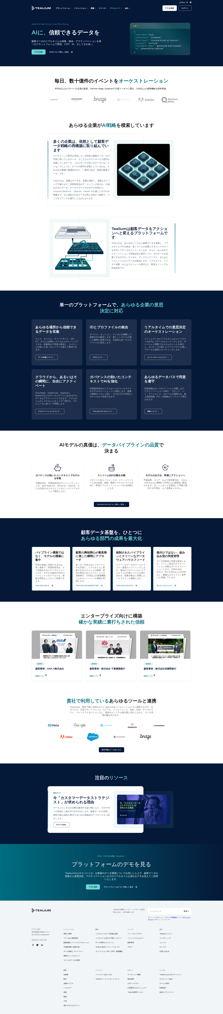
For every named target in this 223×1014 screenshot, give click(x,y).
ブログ (130, 947)
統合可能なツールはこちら (111, 750)
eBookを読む (61, 825)
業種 (92, 8)
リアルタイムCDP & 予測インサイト (108, 938)
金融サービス (68, 983)
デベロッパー (115, 8)
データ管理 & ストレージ (104, 942)
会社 (126, 8)
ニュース (162, 942)
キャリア (162, 947)
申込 (185, 911)
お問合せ (182, 2)
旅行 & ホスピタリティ (72, 1005)
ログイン (185, 8)
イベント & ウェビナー (136, 938)
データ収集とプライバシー (73, 951)
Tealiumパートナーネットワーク (107, 979)
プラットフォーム (63, 8)
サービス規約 (164, 983)
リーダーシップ (165, 938)
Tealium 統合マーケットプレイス (107, 947)
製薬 (65, 996)
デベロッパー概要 (134, 974)
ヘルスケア (68, 988)
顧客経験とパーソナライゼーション (77, 942)
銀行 (65, 979)
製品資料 (131, 979)
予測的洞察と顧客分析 (72, 947)
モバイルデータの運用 (72, 960)
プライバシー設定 (165, 979)
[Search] (187, 2)
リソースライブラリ (135, 934)
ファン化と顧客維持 (71, 938)
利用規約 (174, 917)
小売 (65, 1001)
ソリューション (80, 8)
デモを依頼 (169, 8)
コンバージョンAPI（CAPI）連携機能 (108, 951)
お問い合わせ (164, 951)
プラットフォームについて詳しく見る (118, 887)
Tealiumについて (165, 934)
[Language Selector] (190, 2)
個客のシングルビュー (72, 956)
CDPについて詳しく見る (59, 52)
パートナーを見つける (103, 974)
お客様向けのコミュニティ (137, 988)
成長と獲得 (68, 934)
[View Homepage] (41, 8)
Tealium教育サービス (135, 992)
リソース (102, 8)
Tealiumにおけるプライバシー (170, 974)
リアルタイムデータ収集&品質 (106, 934)
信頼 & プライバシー (166, 992)
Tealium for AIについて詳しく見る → (111, 504)
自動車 (66, 974)
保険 (65, 992)
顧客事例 (131, 942)
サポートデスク (133, 983)
